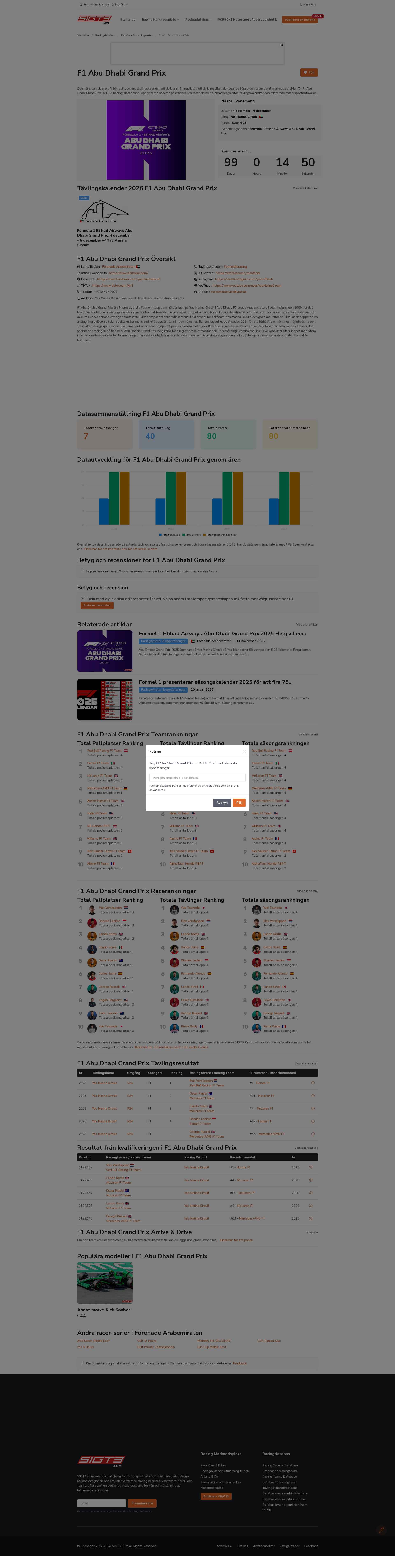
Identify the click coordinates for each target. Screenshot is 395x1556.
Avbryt (222, 803)
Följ (239, 803)
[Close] (244, 751)
